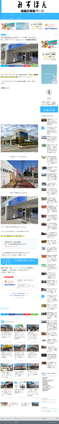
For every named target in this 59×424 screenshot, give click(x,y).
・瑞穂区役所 (44, 377)
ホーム (4, 14)
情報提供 (19, 18)
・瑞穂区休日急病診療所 (47, 380)
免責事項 (16, 422)
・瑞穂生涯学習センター (47, 388)
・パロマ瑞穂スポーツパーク (48, 386)
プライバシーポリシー (7, 422)
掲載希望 (12, 18)
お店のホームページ (11, 246)
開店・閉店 (12, 14)
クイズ (50, 14)
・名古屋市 (44, 379)
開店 (7, 308)
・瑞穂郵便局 (44, 390)
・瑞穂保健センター (46, 381)
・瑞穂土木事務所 (45, 389)
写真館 (4, 18)
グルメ (20, 14)
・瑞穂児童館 (44, 382)
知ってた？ (42, 14)
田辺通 (3, 308)
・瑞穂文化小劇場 (45, 385)
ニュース (35, 14)
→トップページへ (19, 297)
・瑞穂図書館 (44, 384)
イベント (27, 14)
